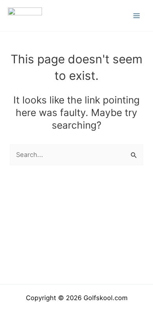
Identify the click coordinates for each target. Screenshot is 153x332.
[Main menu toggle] (136, 15)
